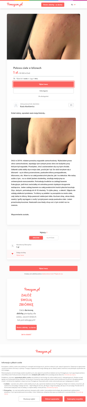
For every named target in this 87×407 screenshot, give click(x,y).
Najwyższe (50, 238)
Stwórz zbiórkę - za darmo (52, 5)
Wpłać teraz (43, 84)
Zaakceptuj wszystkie (75, 399)
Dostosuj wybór (29, 399)
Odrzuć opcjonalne (52, 399)
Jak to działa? (26, 334)
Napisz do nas (59, 274)
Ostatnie (36, 238)
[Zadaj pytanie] (71, 105)
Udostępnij (43, 91)
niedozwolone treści (48, 274)
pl (72, 5)
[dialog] (43, 382)
